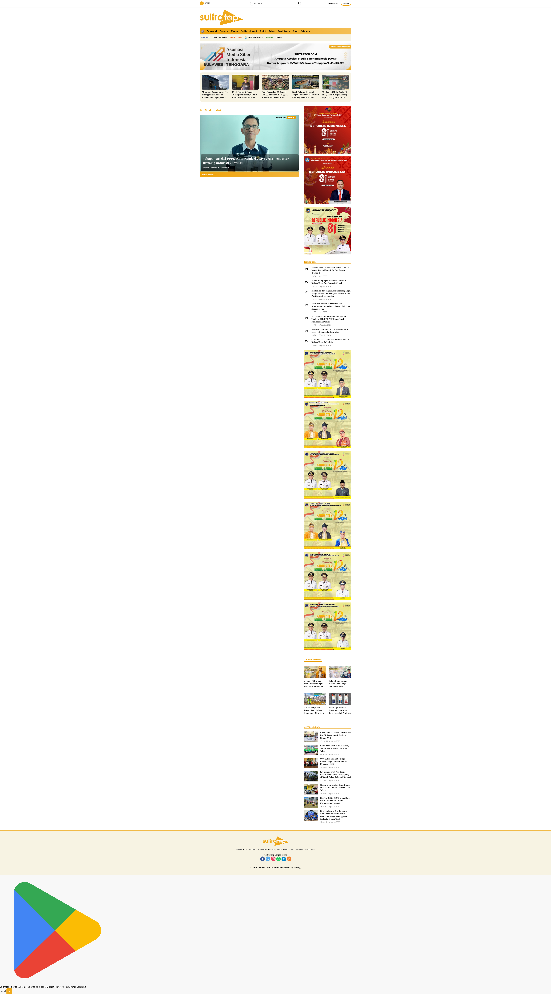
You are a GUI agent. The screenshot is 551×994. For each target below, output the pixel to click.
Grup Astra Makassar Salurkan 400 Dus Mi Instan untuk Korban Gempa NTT (335, 735)
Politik (263, 31)
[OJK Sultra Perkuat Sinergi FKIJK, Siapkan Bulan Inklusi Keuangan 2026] (311, 763)
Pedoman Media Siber (305, 849)
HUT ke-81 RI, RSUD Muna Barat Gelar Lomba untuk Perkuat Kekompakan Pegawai (335, 800)
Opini (295, 31)
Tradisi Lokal (236, 37)
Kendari (204, 37)
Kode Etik (262, 849)
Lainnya (304, 31)
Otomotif (253, 31)
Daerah (223, 31)
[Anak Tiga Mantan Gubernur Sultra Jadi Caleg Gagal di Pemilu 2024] (340, 699)
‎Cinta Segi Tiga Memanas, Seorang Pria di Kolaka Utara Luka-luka (330, 341)
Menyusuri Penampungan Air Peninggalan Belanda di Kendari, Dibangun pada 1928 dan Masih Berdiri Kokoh (215, 95)
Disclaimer (288, 849)
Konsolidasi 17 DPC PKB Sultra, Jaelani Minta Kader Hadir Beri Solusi (334, 748)
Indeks (346, 3)
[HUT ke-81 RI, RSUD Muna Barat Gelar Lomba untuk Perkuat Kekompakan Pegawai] (311, 802)
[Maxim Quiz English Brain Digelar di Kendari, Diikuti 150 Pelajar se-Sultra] (311, 789)
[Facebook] (262, 859)
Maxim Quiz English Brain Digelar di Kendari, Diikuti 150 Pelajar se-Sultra (335, 787)
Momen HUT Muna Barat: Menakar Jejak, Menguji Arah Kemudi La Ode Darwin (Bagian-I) (330, 270)
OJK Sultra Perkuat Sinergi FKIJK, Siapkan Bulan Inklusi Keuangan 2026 (333, 761)
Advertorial (212, 31)
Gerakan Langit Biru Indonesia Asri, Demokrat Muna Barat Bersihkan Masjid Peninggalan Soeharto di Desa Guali (333, 815)
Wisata (272, 31)
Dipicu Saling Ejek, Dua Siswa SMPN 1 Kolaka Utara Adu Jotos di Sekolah (329, 282)
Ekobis (244, 31)
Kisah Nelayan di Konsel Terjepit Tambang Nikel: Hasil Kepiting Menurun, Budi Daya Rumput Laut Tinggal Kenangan (305, 95)
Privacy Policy (275, 849)
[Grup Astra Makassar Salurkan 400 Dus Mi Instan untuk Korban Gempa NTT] (311, 737)
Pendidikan (283, 31)
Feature (269, 37)
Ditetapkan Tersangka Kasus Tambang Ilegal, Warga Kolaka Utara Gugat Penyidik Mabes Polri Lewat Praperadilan (331, 293)
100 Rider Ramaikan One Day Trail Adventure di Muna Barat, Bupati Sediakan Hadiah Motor (331, 306)
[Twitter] (268, 859)
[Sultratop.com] (221, 17)
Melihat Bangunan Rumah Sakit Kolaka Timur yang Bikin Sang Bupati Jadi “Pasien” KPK (314, 710)
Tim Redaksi (250, 849)
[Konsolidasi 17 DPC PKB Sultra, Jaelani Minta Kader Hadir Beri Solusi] (311, 750)
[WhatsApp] (278, 859)
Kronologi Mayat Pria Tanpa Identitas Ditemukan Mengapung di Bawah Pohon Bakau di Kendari (335, 774)
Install (3, 991)
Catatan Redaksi (220, 37)
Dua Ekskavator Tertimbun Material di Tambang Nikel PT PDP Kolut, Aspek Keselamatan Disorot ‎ (329, 319)
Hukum (234, 31)
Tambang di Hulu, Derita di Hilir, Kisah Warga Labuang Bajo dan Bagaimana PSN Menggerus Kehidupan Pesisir (335, 95)
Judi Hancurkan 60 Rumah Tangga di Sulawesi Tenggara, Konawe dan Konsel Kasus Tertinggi (275, 95)
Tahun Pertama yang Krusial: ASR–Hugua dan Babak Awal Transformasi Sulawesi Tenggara (339, 684)
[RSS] (289, 859)
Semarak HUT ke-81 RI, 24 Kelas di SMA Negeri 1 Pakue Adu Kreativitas (330, 330)
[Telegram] (284, 859)
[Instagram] (273, 859)
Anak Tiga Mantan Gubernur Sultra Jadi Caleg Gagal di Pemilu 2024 (339, 710)
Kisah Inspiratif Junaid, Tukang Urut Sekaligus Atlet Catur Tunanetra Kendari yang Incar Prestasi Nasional (244, 95)
